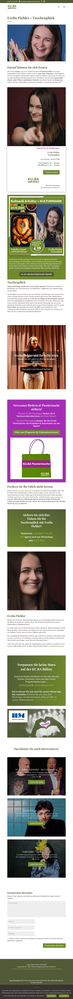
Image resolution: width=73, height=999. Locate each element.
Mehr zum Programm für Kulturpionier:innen (36, 432)
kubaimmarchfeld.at (56, 969)
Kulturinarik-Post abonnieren (36, 685)
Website (10, 646)
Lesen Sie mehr (36, 782)
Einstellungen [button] (51, 996)
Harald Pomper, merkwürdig (36, 810)
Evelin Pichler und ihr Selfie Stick (36, 355)
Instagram (60, 646)
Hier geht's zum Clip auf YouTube (36, 369)
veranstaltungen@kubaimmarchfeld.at (37, 969)
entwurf (9, 21)
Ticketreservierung (56, 497)
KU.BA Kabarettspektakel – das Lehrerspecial (36, 769)
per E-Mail (39, 540)
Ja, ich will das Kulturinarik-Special (36, 274)
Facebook (51, 646)
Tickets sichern (51, 172)
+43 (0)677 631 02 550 (46, 699)
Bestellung (16, 503)
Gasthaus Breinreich (25, 491)
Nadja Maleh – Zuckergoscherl (36, 851)
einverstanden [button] (64, 996)
